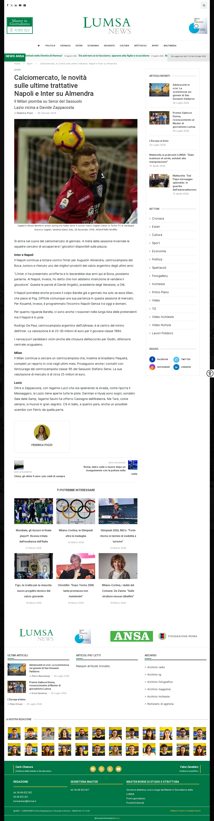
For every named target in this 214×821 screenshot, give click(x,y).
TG (154, 308)
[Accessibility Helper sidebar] (210, 373)
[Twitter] (11, 5)
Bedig (117, 818)
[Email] (24, 5)
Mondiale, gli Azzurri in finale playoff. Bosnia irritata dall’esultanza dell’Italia (33, 536)
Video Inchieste (163, 317)
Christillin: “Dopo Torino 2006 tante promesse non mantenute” (76, 591)
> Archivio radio (155, 667)
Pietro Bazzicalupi (41, 676)
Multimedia (170, 46)
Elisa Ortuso (16, 704)
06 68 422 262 (24, 792)
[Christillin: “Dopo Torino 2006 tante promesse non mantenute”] (75, 566)
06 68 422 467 (81, 789)
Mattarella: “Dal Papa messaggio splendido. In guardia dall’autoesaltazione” (184, 182)
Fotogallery (160, 276)
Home (17, 63)
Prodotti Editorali (135, 802)
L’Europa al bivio (159, 140)
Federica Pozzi (25, 113)
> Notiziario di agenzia (159, 703)
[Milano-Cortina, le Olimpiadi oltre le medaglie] (75, 511)
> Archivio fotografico (159, 681)
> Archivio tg (153, 674)
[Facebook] (8, 5)
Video (156, 300)
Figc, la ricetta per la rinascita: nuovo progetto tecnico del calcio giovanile (33, 591)
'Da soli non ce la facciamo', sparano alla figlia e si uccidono (105, 55)
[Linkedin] (16, 5)
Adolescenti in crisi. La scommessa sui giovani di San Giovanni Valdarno (184, 91)
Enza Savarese (39, 693)
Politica (50, 46)
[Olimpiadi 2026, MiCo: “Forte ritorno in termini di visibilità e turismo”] (118, 511)
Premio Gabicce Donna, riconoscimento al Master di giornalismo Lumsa (184, 119)
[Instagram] (101, 769)
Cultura (124, 46)
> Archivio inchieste (157, 696)
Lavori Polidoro (162, 333)
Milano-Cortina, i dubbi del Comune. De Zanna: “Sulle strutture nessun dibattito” (118, 591)
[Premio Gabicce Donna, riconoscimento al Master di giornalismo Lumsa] (159, 118)
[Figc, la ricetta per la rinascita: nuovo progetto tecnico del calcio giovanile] (33, 566)
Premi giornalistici (135, 798)
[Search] (204, 5)
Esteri (79, 46)
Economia (93, 46)
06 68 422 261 (20, 796)
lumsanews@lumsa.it (24, 801)
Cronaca (65, 46)
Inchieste (109, 46)
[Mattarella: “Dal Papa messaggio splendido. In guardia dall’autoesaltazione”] (159, 180)
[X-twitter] (110, 769)
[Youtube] (20, 5)
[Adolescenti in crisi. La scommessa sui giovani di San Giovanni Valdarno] (159, 90)
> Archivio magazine (158, 689)
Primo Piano (160, 292)
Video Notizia (161, 325)
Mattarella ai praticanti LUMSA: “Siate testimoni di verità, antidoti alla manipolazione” (171, 158)
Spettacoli (140, 46)
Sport (155, 46)
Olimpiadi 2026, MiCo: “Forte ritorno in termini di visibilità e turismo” (118, 536)
